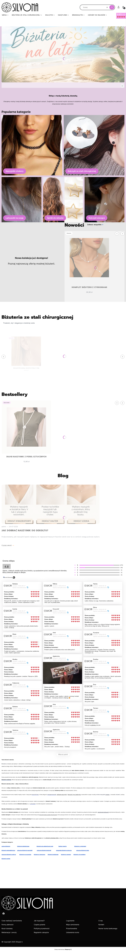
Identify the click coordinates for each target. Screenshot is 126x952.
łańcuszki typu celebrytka (74, 794)
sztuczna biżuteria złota (82, 850)
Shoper (18, 942)
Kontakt (101, 925)
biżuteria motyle (6, 858)
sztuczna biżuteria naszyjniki (24, 850)
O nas (100, 921)
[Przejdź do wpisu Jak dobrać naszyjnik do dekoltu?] (51, 504)
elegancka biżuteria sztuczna (64, 850)
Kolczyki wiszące (97, 218)
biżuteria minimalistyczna (8, 850)
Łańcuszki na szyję (14, 218)
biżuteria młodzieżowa (23, 846)
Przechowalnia (71, 928)
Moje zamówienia (72, 925)
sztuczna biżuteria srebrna (9, 854)
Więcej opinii (63, 754)
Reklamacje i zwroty (9, 932)
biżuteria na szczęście (25, 854)
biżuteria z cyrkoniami (80, 846)
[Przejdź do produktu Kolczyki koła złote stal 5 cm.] (26, 351)
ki (108, 812)
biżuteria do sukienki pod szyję (45, 846)
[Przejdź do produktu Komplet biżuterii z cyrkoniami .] (89, 257)
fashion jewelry (62, 846)
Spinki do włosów (55, 218)
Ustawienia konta (72, 932)
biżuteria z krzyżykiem (79, 854)
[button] (111, 7)
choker (107, 794)
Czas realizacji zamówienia (12, 921)
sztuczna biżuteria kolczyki (44, 850)
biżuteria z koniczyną (39, 854)
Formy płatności (7, 925)
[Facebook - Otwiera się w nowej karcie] (4, 914)
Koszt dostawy (7, 928)
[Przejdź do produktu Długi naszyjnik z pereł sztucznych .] (26, 427)
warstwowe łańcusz (103, 812)
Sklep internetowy (62, 949)
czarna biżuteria (6, 846)
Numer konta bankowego (107, 928)
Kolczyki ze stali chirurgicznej (82, 171)
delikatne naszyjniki (62, 794)
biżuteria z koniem (66, 854)
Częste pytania (39, 925)
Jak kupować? (39, 921)
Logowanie (70, 921)
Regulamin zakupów (41, 932)
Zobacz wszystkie (94, 224)
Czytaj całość (7, 545)
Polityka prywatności (42, 928)
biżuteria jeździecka (53, 854)
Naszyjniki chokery (15, 171)
